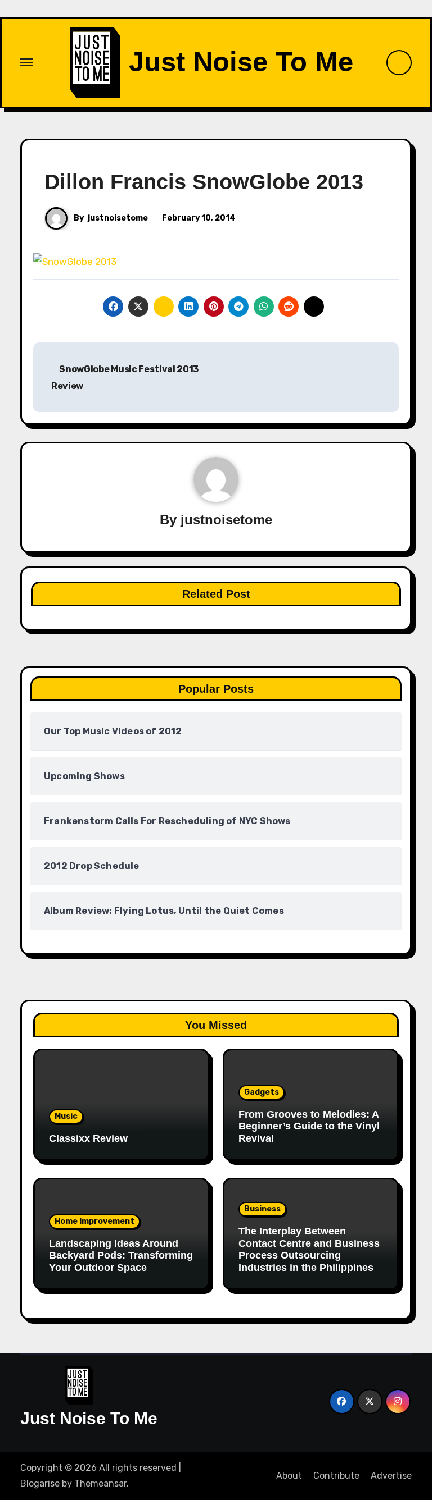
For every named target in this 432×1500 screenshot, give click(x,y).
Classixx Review (88, 1138)
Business (262, 1209)
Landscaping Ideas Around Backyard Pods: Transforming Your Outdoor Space (121, 1255)
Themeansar (100, 1483)
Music (66, 1116)
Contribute (336, 1475)
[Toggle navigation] (26, 62)
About (289, 1475)
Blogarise (40, 1483)
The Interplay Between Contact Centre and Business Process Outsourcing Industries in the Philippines (309, 1249)
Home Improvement (94, 1221)
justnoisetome (118, 218)
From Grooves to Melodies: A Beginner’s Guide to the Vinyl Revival (309, 1126)
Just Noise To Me (241, 62)
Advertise (391, 1475)
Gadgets (261, 1092)
